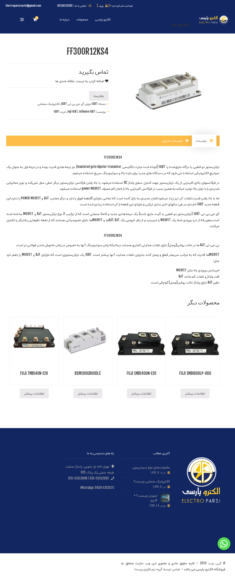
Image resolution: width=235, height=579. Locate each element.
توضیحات (201, 140)
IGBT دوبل (92, 104)
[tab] (204, 140)
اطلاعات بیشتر (195, 393)
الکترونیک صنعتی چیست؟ (152, 481)
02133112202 (65, 5)
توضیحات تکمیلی (172, 140)
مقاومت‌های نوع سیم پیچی (151, 467)
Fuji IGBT (72, 111)
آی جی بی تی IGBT (72, 104)
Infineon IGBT (87, 111)
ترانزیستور (212, 167)
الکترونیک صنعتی (48, 104)
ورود (103, 5)
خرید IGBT (60, 111)
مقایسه (99, 96)
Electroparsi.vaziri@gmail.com (23, 5)
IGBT (162, 167)
